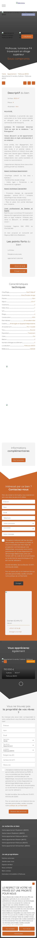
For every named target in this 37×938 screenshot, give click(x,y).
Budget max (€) (8, 755)
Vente (4, 74)
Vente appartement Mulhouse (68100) (15, 836)
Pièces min (7, 765)
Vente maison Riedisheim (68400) (13, 833)
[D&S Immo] (25, 5)
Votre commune (9, 523)
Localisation (6, 749)
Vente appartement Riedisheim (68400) (15, 830)
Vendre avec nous (8, 861)
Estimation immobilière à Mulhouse (13, 874)
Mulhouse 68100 (23, 74)
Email (5, 512)
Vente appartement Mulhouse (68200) (15, 843)
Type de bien (6, 744)
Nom (5, 507)
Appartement (12, 74)
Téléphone (6, 518)
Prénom (6, 502)
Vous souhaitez (6, 527)
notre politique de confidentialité (12, 925)
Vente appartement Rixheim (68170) (14, 839)
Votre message (8, 534)
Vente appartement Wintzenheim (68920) (16, 846)
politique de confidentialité (18, 576)
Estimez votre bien (8, 858)
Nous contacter (7, 868)
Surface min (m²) (9, 760)
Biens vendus (6, 871)
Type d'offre (6, 739)
